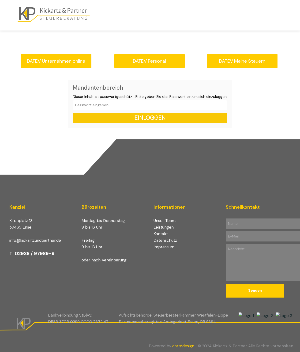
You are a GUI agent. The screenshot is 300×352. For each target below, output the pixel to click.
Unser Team (165, 220)
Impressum (164, 246)
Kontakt (161, 233)
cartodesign (183, 345)
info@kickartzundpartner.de (35, 240)
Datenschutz (165, 240)
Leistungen (164, 227)
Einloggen (150, 117)
